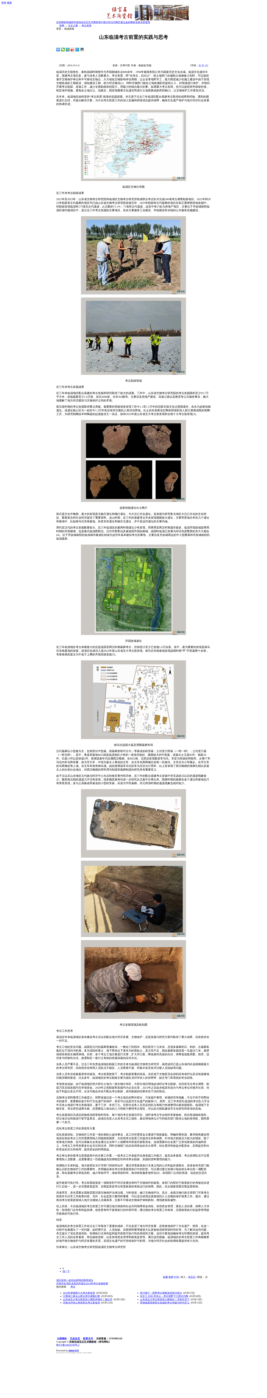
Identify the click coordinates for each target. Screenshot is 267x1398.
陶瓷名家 (135, 22)
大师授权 (62, 1338)
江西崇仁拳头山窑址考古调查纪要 (81, 1296)
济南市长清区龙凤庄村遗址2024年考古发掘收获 (82, 1283)
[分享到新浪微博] (72, 49)
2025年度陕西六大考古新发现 (79, 1293)
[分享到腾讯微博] (77, 49)
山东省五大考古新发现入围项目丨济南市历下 (164, 1299)
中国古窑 (106, 22)
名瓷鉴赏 (145, 22)
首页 (58, 22)
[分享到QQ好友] (82, 49)
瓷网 (61, 25)
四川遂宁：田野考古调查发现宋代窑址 (161, 1293)
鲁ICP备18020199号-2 (67, 1345)
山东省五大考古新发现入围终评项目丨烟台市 (87, 1299)
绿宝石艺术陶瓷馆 (91, 22)
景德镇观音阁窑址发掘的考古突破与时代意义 (164, 1302)
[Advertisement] (94, 1375)
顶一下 (66, 1271)
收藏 (165, 1277)
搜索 (9, 2)
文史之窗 (73, 25)
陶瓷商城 (66, 22)
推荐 (170, 1277)
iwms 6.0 (74, 1350)
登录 (3, 2)
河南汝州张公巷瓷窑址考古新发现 (81, 1302)
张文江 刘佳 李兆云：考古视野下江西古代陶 (164, 1296)
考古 (72, 1286)
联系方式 (88, 1338)
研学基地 (76, 22)
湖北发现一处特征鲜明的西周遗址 (74, 1280)
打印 (176, 1277)
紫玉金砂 (125, 22)
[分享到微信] (63, 49)
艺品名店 (75, 1338)
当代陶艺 (116, 22)
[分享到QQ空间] (68, 49)
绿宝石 (191, 1277)
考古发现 (86, 25)
